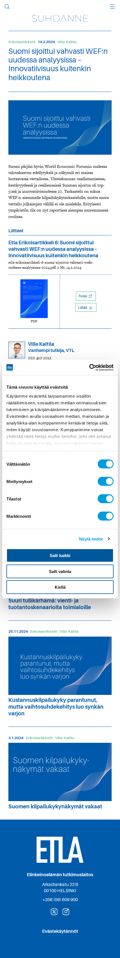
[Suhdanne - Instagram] (65, 912)
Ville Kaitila (66, 42)
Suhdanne (60, 18)
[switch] (106, 481)
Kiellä (60, 587)
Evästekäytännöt (60, 931)
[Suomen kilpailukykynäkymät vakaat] (60, 772)
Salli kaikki (60, 555)
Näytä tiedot (91, 538)
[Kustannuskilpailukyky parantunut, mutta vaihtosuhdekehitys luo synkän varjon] (60, 666)
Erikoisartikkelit (21, 42)
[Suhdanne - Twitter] (54, 912)
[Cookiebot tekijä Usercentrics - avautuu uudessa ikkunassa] (89, 367)
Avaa (83, 296)
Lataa (83, 307)
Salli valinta (60, 571)
